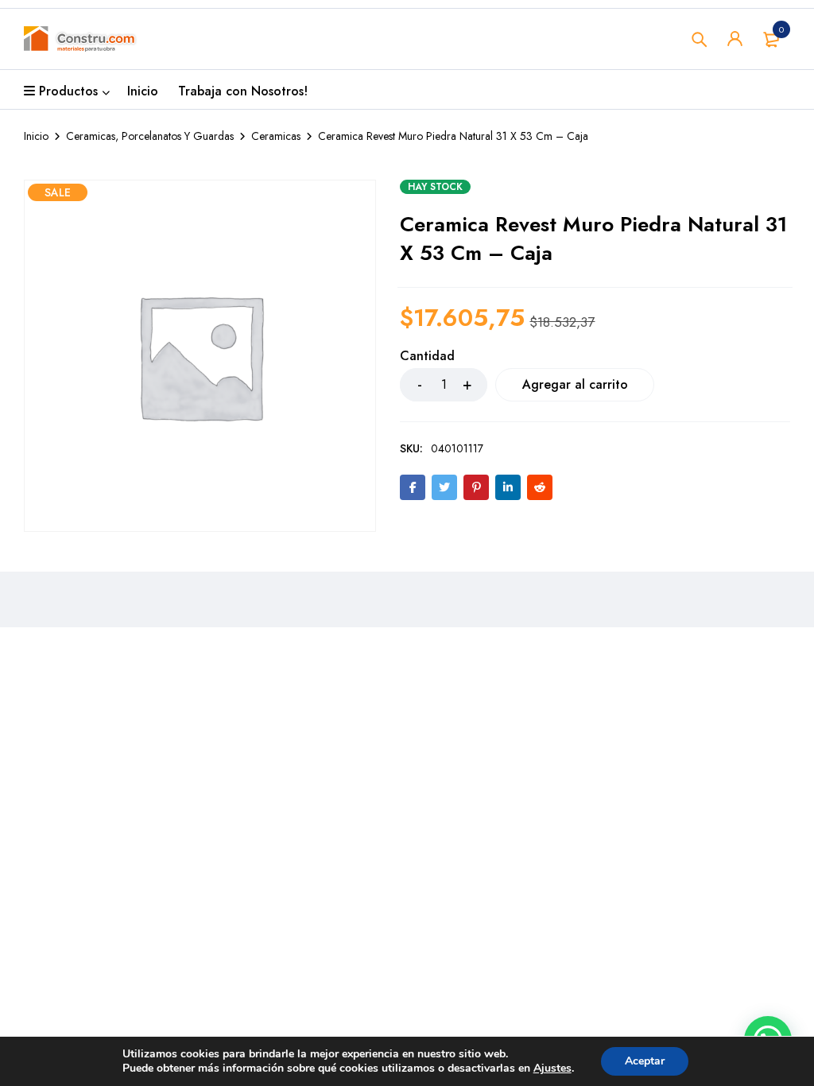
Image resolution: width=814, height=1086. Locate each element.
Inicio (36, 136)
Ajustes (552, 1068)
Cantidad (427, 356)
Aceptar (645, 1061)
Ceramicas (275, 136)
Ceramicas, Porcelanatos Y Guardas (150, 136)
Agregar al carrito (575, 384)
